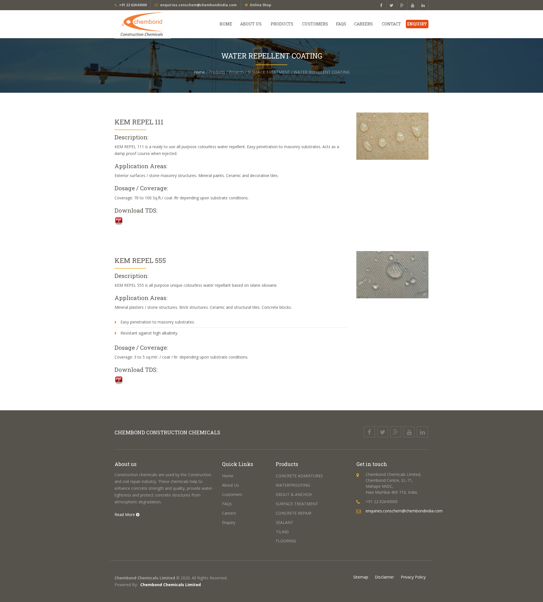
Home (225, 24)
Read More (125, 514)
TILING (282, 531)
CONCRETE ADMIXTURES (299, 475)
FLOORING (286, 540)
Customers (315, 24)
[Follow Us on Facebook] (381, 5)
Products (282, 24)
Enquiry (417, 24)
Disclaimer (384, 577)
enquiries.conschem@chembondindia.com (198, 5)
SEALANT (284, 522)
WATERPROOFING (293, 485)
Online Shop (260, 5)
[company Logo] (151, 24)
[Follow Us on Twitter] (392, 5)
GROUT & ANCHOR (294, 494)
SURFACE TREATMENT (297, 503)
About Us (251, 24)
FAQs (341, 24)
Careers (363, 24)
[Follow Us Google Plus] (402, 5)
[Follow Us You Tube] (413, 5)
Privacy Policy (413, 577)
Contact (391, 24)
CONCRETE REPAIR (293, 513)
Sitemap (360, 577)
